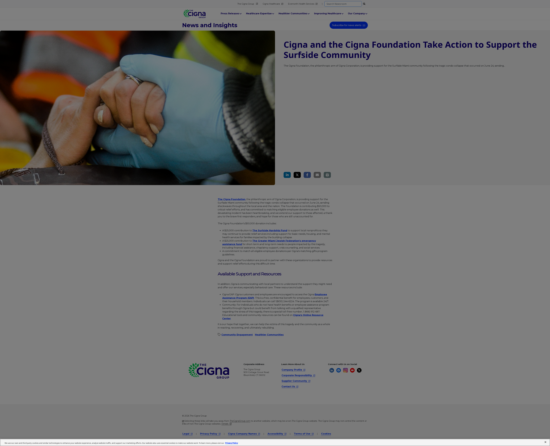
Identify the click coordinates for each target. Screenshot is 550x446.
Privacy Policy (231, 443)
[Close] (545, 442)
